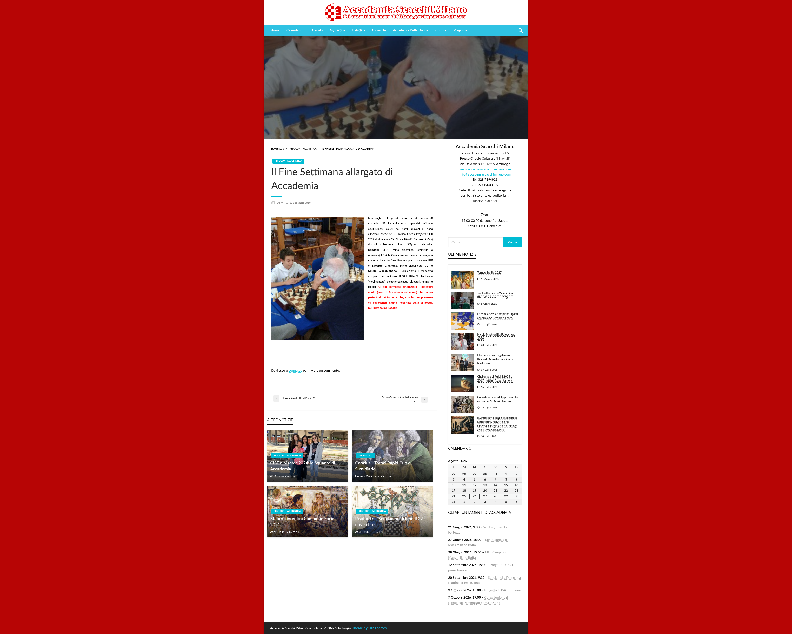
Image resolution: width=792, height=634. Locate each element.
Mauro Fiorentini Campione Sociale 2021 (304, 522)
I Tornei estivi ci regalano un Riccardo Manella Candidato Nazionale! (495, 359)
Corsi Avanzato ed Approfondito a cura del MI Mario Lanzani (497, 399)
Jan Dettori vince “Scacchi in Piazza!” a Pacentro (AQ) (495, 295)
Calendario (294, 30)
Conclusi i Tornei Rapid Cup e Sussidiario (382, 466)
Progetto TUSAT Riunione (502, 590)
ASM (280, 203)
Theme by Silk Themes (369, 628)
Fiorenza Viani (363, 476)
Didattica (358, 30)
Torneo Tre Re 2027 (489, 272)
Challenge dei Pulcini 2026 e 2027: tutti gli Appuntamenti (495, 378)
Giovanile (379, 30)
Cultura (440, 30)
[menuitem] (275, 30)
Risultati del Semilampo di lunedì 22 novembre (389, 522)
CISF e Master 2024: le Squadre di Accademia (302, 466)
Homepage (277, 149)
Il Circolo (316, 30)
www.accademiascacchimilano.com (485, 169)
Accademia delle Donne (410, 30)
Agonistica (337, 30)
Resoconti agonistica (303, 149)
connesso (295, 370)
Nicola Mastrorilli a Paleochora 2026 (496, 336)
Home (275, 30)
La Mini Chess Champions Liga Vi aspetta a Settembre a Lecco (497, 316)
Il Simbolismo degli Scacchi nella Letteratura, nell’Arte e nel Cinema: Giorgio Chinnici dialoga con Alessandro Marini (497, 424)
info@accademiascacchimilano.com (485, 174)
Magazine (460, 30)
